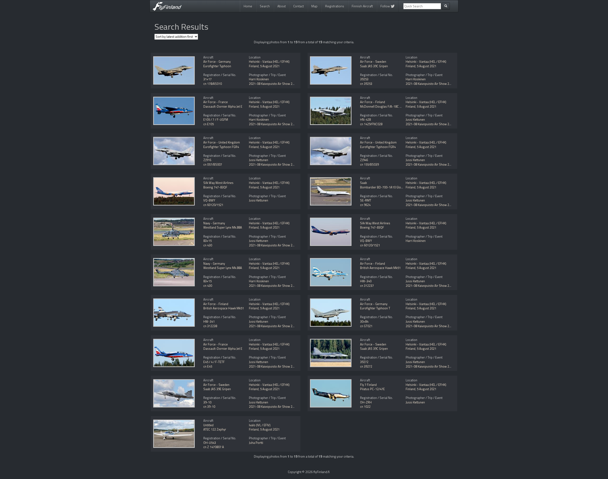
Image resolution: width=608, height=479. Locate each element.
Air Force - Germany (217, 61)
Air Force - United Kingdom (221, 142)
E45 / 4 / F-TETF (214, 361)
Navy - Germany (214, 223)
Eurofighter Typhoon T (375, 308)
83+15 (207, 240)
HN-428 (365, 119)
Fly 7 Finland (368, 384)
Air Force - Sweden (373, 61)
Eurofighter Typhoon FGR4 (221, 146)
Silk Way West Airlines (218, 182)
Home (248, 6)
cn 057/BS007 (212, 164)
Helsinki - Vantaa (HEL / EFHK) (269, 61)
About (281, 6)
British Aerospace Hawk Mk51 (380, 267)
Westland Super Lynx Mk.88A (222, 227)
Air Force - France (215, 102)
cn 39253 (366, 83)
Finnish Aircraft (362, 6)
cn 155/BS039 (369, 164)
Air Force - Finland (372, 102)
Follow (385, 6)
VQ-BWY (209, 200)
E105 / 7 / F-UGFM (215, 119)
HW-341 (209, 321)
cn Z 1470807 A (213, 447)
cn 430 (207, 245)
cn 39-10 (209, 406)
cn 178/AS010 (212, 83)
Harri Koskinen (259, 79)
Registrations (334, 6)
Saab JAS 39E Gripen (217, 389)
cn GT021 (366, 326)
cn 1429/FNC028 (371, 124)
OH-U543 (209, 442)
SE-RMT (365, 200)
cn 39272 (366, 366)
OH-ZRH (366, 402)
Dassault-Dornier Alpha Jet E (222, 106)
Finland (254, 66)
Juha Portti (256, 442)
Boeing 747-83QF (215, 187)
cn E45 (207, 366)
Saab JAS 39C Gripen (374, 66)
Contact (298, 6)
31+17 (207, 79)
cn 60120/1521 (213, 204)
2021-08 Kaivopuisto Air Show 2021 (273, 83)
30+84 (364, 321)
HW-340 (365, 281)
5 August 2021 (270, 66)
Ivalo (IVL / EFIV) (260, 425)
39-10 (207, 402)
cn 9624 (365, 204)
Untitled (208, 425)
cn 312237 (367, 285)
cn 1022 (365, 406)
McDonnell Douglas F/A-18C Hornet (384, 106)
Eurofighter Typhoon (217, 66)
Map (314, 6)
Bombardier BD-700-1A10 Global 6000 (386, 187)
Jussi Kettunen (415, 119)
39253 (364, 79)
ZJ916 (207, 160)
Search (265, 6)
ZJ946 (364, 160)
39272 (364, 361)
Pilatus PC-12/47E (372, 389)
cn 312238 (210, 326)
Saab (363, 182)
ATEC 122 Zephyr (214, 429)
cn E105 (208, 124)
